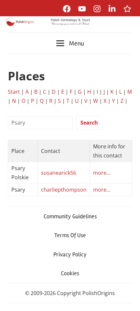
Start (14, 91)
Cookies (70, 273)
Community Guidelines (70, 216)
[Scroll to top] (128, 299)
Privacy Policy (70, 254)
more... (101, 172)
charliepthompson (64, 189)
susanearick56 (58, 172)
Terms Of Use (70, 235)
